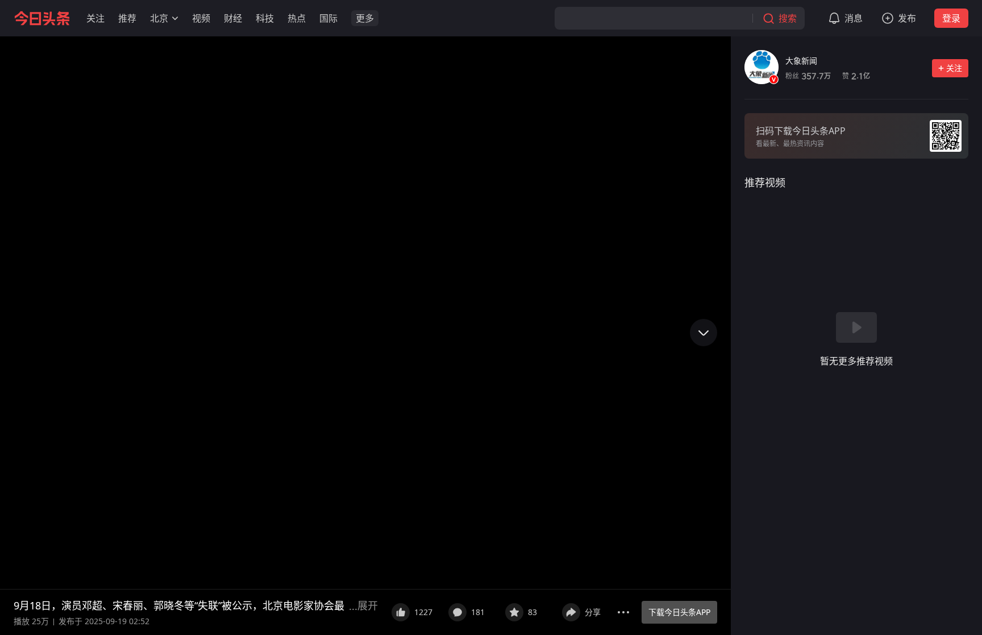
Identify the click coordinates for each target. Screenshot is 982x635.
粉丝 (808, 76)
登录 (951, 18)
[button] (95, 18)
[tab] (764, 182)
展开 (367, 605)
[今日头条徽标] (42, 18)
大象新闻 (801, 60)
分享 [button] (593, 612)
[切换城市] (175, 18)
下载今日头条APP (679, 612)
